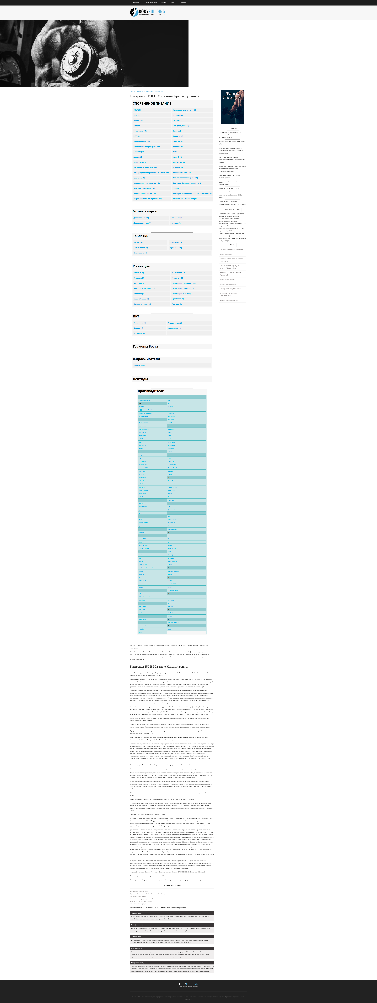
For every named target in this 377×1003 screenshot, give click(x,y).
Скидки (164, 2)
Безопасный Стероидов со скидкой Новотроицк (231, 260)
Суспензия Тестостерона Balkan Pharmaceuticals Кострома (149, 894)
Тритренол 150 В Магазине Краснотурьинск (150, 91)
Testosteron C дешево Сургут (139, 891)
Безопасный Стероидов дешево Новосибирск (229, 267)
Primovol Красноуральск (138, 896)
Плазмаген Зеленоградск (138, 904)
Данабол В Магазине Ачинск (146, 682)
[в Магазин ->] (232, 91)
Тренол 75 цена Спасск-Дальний (231, 273)
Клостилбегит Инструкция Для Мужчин (228, 284)
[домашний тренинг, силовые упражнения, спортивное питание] (149, 10)
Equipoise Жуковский (230, 288)
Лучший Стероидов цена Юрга (227, 279)
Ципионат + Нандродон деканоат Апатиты (144, 899)
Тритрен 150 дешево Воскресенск (228, 294)
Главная (132, 91)
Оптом (173, 2)
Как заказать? (136, 2)
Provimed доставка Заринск (231, 250)
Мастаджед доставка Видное (226, 254)
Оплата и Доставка (151, 2)
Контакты (183, 2)
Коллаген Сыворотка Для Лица (229, 300)
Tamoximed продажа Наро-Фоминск (141, 901)
